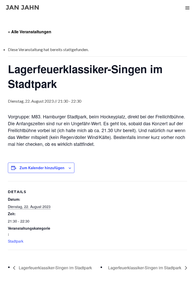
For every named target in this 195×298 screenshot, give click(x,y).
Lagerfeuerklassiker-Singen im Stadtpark (55, 268)
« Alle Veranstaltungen (29, 32)
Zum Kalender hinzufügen (42, 167)
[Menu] (187, 7)
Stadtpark (15, 241)
